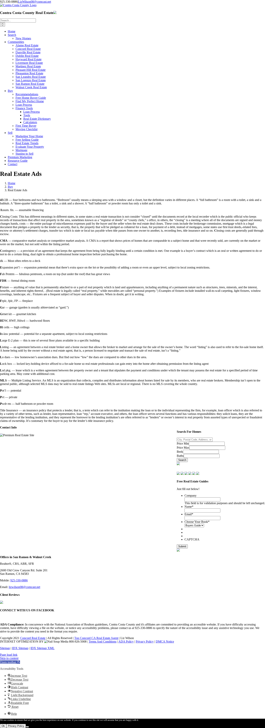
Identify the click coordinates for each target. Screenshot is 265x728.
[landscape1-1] (178, 464)
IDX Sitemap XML (42, 648)
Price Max (183, 447)
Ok (3, 726)
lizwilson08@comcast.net (24, 587)
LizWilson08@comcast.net (34, 1)
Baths (180, 455)
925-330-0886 (19, 580)
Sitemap (5, 648)
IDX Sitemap (20, 648)
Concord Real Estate (32, 638)
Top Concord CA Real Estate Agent (96, 638)
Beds (180, 451)
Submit (182, 546)
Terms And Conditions (102, 641)
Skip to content (9, 658)
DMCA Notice (165, 641)
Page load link (8, 654)
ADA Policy (126, 641)
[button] (10, 662)
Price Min (183, 443)
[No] (27, 726)
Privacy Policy (145, 641)
